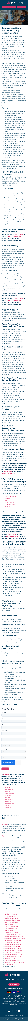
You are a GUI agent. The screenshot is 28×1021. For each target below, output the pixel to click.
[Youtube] (19, 1011)
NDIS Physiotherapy (10, 916)
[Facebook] (12, 1011)
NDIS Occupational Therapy (13, 934)
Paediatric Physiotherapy (12, 918)
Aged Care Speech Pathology (13, 948)
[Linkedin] (9, 1011)
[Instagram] (16, 1011)
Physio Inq (6, 774)
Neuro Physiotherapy (11, 926)
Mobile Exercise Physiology (13, 950)
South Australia (9, 503)
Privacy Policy (5, 1018)
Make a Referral (9, 7)
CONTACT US (14, 984)
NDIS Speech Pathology (12, 942)
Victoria (6, 501)
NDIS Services (8, 964)
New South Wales (10, 497)
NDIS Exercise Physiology (12, 952)
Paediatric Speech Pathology (13, 944)
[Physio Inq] (15, 3)
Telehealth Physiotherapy (12, 960)
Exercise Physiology (10, 958)
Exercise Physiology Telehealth (14, 962)
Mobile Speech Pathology (12, 940)
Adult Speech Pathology (12, 946)
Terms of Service (10, 1018)
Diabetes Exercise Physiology (13, 956)
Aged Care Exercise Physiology (14, 954)
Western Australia (10, 505)
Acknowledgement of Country (16, 1019)
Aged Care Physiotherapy (12, 920)
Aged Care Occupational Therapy (15, 938)
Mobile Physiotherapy (11, 914)
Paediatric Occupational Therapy (14, 936)
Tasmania (7, 507)
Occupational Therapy (11, 932)
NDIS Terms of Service (17, 1018)
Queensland (8, 499)
